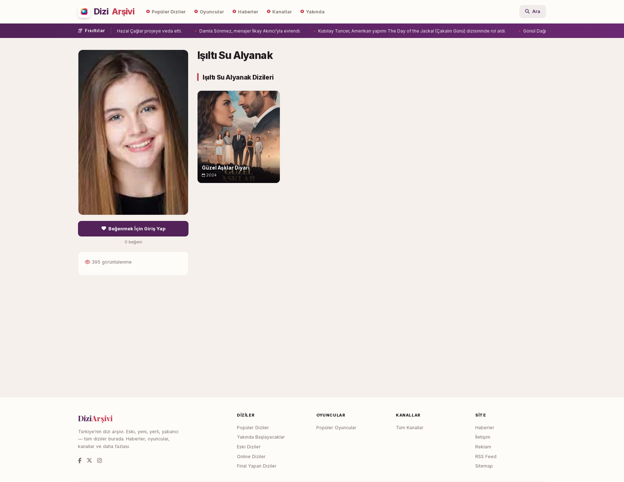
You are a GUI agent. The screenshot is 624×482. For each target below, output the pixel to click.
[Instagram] (99, 460)
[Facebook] (80, 460)
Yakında (315, 11)
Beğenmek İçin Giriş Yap (136, 228)
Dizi (114, 12)
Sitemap (484, 466)
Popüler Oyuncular (336, 427)
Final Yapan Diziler (257, 466)
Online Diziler (251, 456)
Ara (536, 11)
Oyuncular (212, 11)
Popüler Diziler (169, 11)
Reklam (483, 446)
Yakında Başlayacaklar (261, 437)
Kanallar (282, 11)
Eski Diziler (249, 446)
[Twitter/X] (89, 460)
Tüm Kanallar (410, 427)
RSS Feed (486, 456)
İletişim (482, 437)
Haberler (248, 11)
